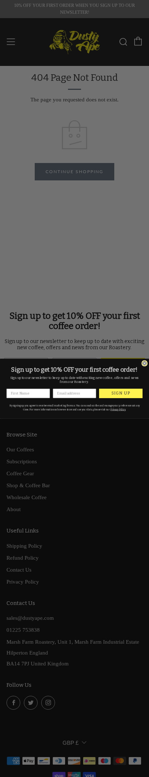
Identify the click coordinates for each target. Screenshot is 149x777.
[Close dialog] (144, 363)
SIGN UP (120, 393)
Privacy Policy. (118, 409)
